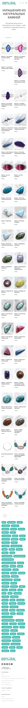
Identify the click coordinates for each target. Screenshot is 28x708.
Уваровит (14, 630)
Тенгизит (21, 624)
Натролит (14, 586)
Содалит (20, 613)
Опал (4, 593)
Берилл (15, 536)
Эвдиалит (5, 651)
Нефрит (22, 586)
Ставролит (20, 620)
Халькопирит (6, 637)
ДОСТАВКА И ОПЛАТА (5, 676)
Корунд (12, 610)
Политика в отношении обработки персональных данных (13, 678)
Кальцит (20, 563)
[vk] (12, 664)
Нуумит (5, 590)
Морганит (5, 583)
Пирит (12, 600)
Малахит (17, 580)
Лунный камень (7, 580)
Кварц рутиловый (8, 559)
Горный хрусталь (16, 546)
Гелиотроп (6, 542)
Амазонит (5, 529)
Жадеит (12, 549)
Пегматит (5, 597)
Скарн (13, 613)
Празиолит (20, 600)
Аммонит (5, 532)
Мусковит (5, 586)
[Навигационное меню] (26, 3)
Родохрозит (14, 607)
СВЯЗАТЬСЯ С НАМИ (5, 690)
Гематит (14, 542)
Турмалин (5, 630)
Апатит (13, 532)
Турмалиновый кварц (9, 563)
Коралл (20, 566)
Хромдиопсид (15, 644)
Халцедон (21, 634)
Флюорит (5, 634)
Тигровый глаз (7, 627)
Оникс (20, 590)
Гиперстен (6, 546)
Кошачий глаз (6, 570)
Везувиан (14, 539)
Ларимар (21, 573)
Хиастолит (16, 637)
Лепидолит (6, 576)
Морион (13, 583)
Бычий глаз (6, 539)
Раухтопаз (21, 603)
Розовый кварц (7, 556)
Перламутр (14, 597)
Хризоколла (16, 640)
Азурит (20, 522)
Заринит (19, 549)
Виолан (22, 539)
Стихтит (5, 624)
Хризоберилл (6, 640)
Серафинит (20, 610)
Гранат (5, 549)
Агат (4, 522)
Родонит (5, 607)
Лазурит (13, 573)
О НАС (2, 674)
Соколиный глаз (7, 617)
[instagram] (2, 664)
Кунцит (15, 570)
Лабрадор (5, 573)
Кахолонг (5, 566)
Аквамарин (6, 526)
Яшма (12, 651)
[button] (20, 3)
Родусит (5, 610)
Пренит (5, 603)
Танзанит (13, 624)
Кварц (12, 553)
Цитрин (5, 647)
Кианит (13, 566)
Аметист (13, 529)
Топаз (15, 627)
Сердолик (5, 613)
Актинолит (15, 526)
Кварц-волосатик (19, 556)
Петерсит (12, 603)
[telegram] (7, 664)
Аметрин (21, 529)
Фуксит (13, 634)
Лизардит (15, 576)
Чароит (19, 647)
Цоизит (12, 647)
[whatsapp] (9, 664)
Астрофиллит (6, 536)
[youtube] (5, 664)
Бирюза (22, 536)
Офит (9, 593)
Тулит (22, 627)
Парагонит (18, 593)
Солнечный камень (8, 620)
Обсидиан (12, 590)
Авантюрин (11, 522)
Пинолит (5, 600)
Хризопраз (6, 644)
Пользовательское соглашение (7, 680)
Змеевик (5, 553)
